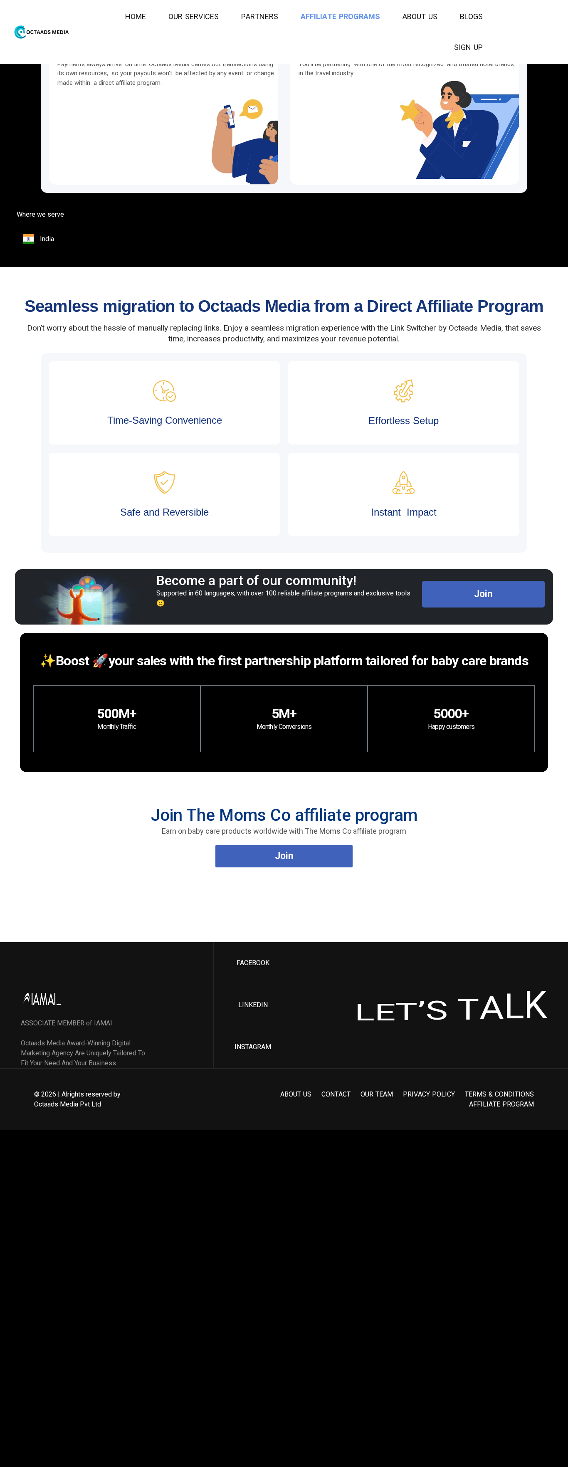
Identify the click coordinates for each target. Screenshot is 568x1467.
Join (483, 594)
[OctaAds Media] (43, 32)
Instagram (253, 1047)
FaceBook (253, 963)
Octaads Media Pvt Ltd (67, 1104)
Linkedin (253, 1005)
